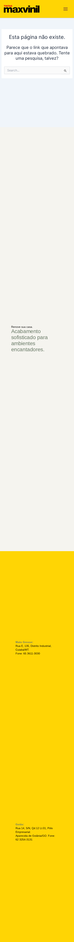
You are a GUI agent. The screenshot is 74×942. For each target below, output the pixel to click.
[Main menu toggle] (65, 9)
